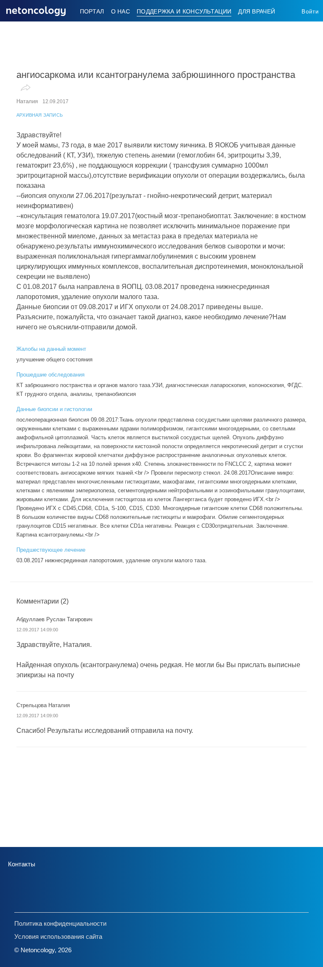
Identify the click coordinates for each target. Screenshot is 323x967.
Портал (92, 11)
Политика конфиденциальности (60, 923)
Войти (310, 11)
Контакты (21, 864)
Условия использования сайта (58, 936)
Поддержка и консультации (184, 11)
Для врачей (256, 11)
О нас (120, 11)
